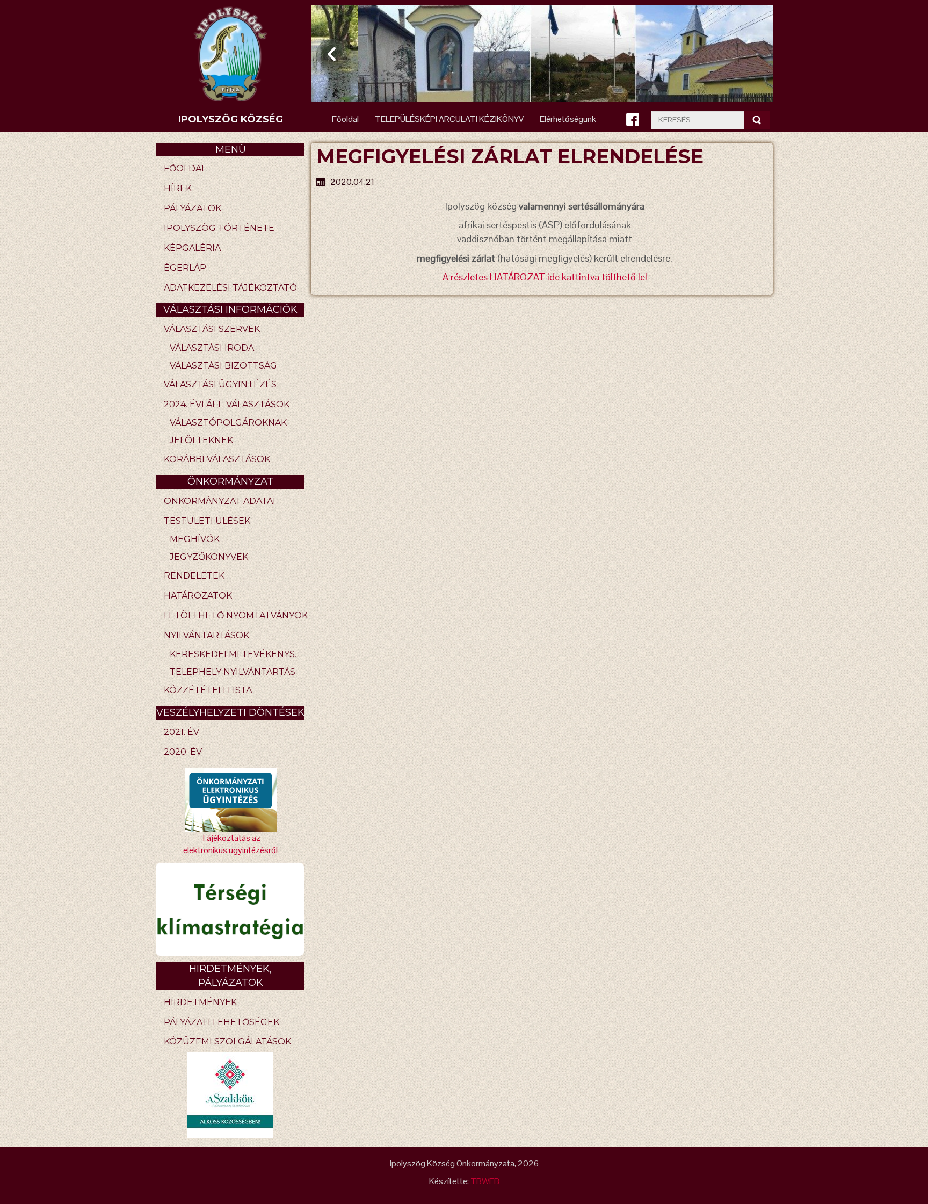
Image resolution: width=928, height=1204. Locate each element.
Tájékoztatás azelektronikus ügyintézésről (230, 844)
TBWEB (484, 1181)
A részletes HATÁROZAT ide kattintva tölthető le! (545, 277)
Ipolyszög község (230, 119)
